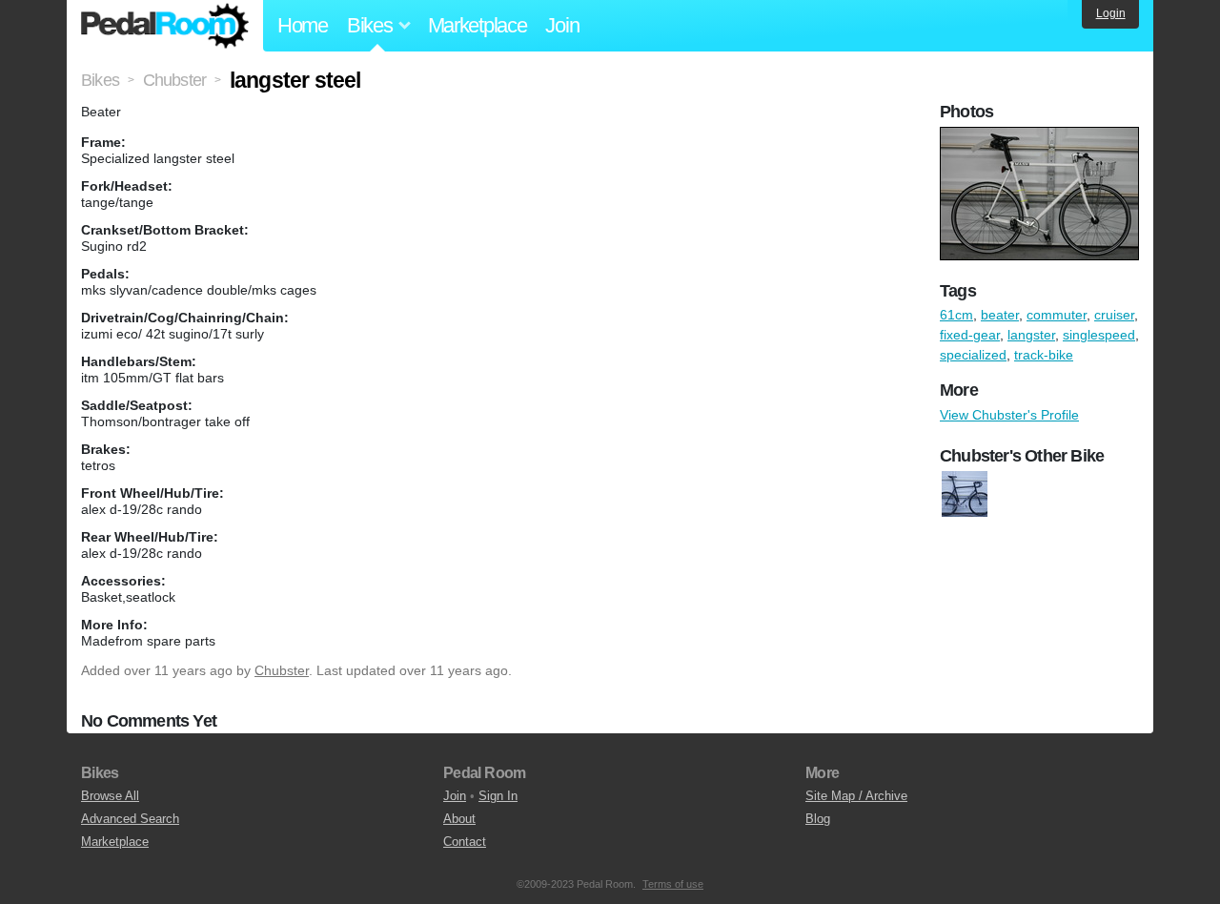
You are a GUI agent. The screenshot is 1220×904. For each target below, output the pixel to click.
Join (562, 25)
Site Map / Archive (856, 796)
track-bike (1043, 354)
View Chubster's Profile (1009, 414)
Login (1111, 13)
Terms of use (672, 884)
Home (302, 25)
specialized (973, 354)
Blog (817, 819)
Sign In (498, 796)
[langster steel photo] (1042, 136)
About (459, 819)
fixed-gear (970, 334)
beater (1000, 314)
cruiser (1114, 314)
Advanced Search (130, 819)
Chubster (281, 670)
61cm (956, 314)
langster (1031, 334)
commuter (1057, 314)
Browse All (110, 796)
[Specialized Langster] (964, 494)
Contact (464, 841)
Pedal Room (165, 26)
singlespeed (1099, 334)
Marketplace (477, 25)
